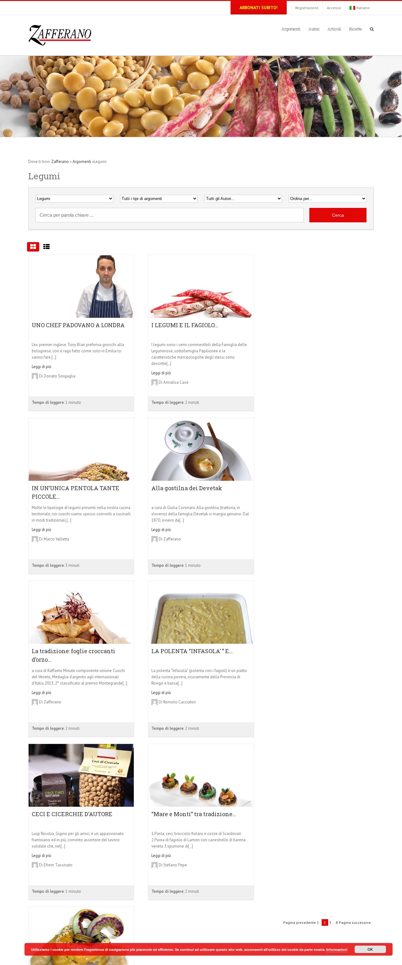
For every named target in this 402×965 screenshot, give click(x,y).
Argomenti (82, 161)
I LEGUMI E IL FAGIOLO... (184, 325)
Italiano (363, 7)
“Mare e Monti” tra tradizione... (193, 814)
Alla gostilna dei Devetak (186, 488)
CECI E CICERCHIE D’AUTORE (72, 814)
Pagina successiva (355, 922)
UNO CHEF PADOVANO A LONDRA (78, 325)
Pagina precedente (299, 922)
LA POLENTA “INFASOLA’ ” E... (192, 651)
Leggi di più (41, 366)
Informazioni (336, 949)
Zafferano (60, 161)
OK (370, 949)
